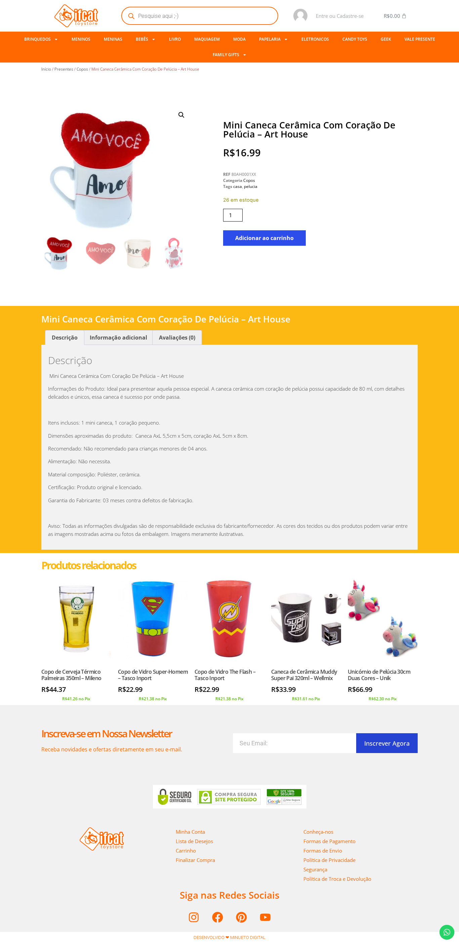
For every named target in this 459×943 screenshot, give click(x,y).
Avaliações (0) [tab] (177, 337)
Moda (239, 39)
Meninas (113, 39)
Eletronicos (315, 39)
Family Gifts (226, 54)
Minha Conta (190, 831)
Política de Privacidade (329, 860)
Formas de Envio (322, 850)
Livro (175, 39)
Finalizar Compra (195, 860)
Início (46, 69)
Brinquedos (37, 39)
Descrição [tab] (65, 337)
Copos (82, 69)
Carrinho (186, 850)
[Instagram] (194, 917)
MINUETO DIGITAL (247, 937)
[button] (181, 115)
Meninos (81, 39)
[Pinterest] (242, 917)
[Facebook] (218, 917)
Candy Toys (354, 39)
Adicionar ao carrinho (264, 238)
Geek (386, 39)
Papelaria (270, 39)
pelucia (250, 186)
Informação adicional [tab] (118, 337)
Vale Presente (420, 39)
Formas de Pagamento (329, 841)
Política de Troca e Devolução (337, 878)
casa (237, 186)
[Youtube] (265, 917)
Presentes (63, 69)
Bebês (142, 39)
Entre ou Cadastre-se (340, 15)
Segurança (315, 869)
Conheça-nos (318, 831)
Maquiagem (207, 39)
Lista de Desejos (194, 841)
